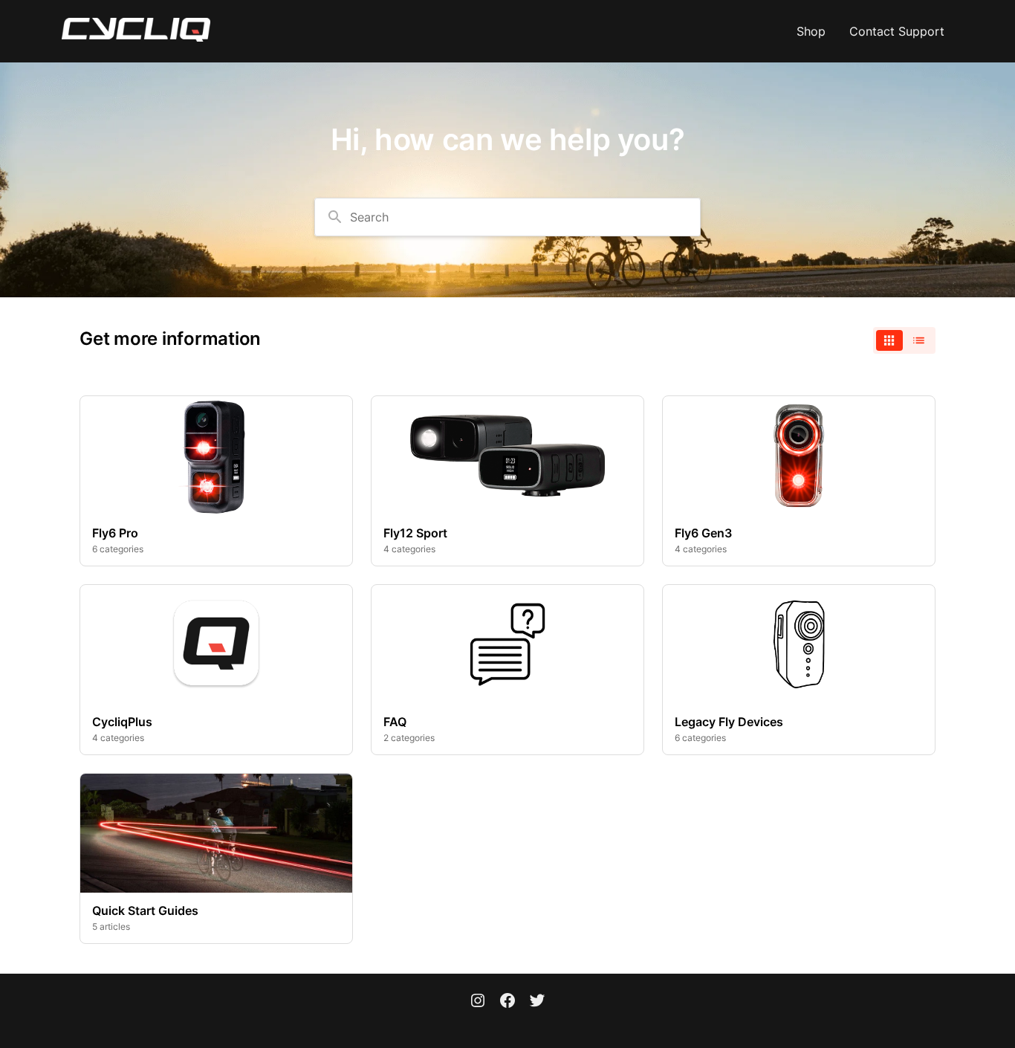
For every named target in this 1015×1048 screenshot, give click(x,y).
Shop (811, 31)
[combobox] (507, 217)
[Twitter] (537, 1002)
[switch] (904, 340)
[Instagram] (478, 1002)
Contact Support (896, 31)
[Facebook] (507, 1002)
